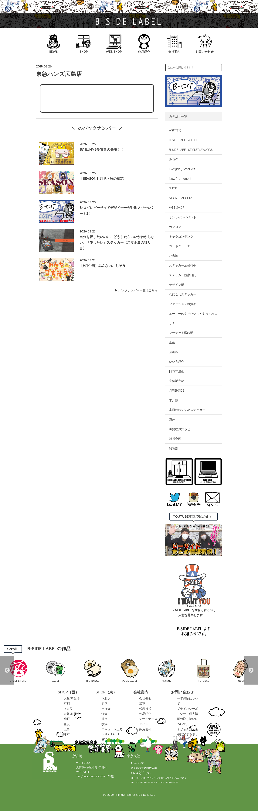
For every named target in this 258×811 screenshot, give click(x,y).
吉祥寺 (105, 708)
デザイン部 (176, 285)
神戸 (67, 719)
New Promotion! (180, 178)
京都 (67, 703)
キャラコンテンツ (181, 236)
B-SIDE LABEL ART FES (184, 140)
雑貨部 (173, 448)
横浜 (104, 724)
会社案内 (140, 692)
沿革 (142, 703)
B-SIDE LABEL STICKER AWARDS (191, 150)
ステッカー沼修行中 (182, 265)
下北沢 (105, 698)
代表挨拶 (145, 708)
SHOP (173, 188)
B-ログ (173, 159)
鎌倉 (104, 714)
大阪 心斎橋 (72, 714)
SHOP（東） (106, 692)
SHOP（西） (68, 692)
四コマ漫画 (176, 371)
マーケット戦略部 (181, 333)
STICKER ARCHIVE (181, 198)
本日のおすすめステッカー (187, 410)
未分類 (173, 400)
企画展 (173, 352)
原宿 (104, 703)
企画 (172, 342)
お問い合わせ (182, 692)
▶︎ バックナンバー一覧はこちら (136, 290)
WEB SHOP (176, 207)
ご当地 (173, 256)
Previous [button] (7, 670)
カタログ (175, 227)
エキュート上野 (112, 729)
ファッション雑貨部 (182, 304)
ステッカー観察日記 (182, 275)
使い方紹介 (176, 361)
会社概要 (145, 698)
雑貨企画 (175, 439)
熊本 (67, 734)
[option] (18, 670)
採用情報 (145, 729)
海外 (172, 419)
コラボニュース (179, 246)
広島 (67, 729)
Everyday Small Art (182, 169)
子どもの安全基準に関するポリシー (187, 734)
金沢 (67, 724)
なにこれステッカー (182, 294)
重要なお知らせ (179, 429)
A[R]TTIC (175, 130)
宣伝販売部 (176, 381)
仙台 (104, 719)
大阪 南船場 (72, 698)
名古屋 (68, 708)
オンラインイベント (182, 217)
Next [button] (251, 670)
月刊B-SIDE (176, 390)
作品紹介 (145, 714)
